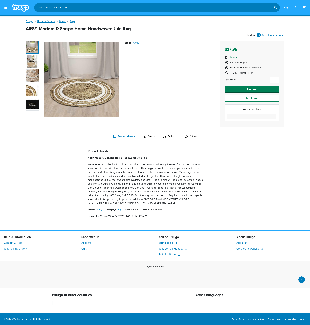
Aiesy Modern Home (272, 35)
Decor (62, 21)
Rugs (72, 21)
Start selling (166, 243)
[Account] (295, 7)
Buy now (252, 89)
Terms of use (238, 319)
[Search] (276, 7)
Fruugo (29, 21)
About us (241, 243)
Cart (84, 248)
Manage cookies (256, 319)
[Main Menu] (6, 7)
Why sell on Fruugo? (171, 248)
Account (86, 243)
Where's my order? (15, 248)
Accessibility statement (295, 319)
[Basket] (304, 7)
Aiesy (136, 42)
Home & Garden (46, 21)
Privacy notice (274, 319)
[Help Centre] (286, 7)
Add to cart (251, 98)
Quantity (230, 79)
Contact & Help (13, 243)
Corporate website (247, 248)
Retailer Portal (167, 254)
